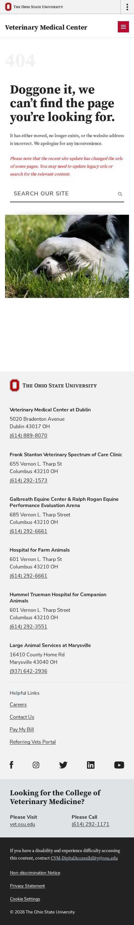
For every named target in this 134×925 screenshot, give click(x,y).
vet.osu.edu (22, 824)
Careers (18, 704)
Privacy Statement (27, 886)
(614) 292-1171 (90, 824)
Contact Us (22, 717)
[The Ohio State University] (36, 6)
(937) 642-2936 (28, 671)
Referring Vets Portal (33, 742)
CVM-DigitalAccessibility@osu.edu (84, 858)
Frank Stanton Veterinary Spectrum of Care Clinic (66, 455)
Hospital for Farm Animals (40, 550)
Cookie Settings (25, 899)
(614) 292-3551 (28, 626)
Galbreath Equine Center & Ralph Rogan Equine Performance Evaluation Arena (64, 502)
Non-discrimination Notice (35, 873)
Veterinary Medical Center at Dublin (50, 410)
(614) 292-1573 (28, 480)
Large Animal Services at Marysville (50, 645)
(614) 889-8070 (28, 435)
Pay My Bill (22, 729)
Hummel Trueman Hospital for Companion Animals (58, 598)
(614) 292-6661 (28, 531)
